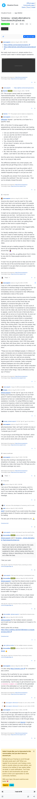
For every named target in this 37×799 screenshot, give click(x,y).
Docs (28, 7)
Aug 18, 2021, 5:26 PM (22, 424)
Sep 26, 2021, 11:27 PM (22, 666)
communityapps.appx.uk (7, 566)
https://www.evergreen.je (21, 77)
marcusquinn (6, 42)
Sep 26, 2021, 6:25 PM (17, 617)
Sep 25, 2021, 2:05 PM (16, 484)
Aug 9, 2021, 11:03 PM (22, 117)
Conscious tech (5, 523)
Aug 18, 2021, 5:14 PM (22, 283)
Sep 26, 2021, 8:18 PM (27, 648)
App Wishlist (6, 24)
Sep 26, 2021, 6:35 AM (27, 578)
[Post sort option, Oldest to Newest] (3, 37)
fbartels (5, 91)
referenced (15, 702)
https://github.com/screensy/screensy (16, 45)
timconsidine (6, 535)
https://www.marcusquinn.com (18, 78)
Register (5, 785)
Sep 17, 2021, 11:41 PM (21, 457)
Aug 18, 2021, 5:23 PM (19, 390)
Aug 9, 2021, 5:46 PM (21, 42)
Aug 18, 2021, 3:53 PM (22, 198)
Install (33, 7)
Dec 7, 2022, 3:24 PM (21, 709)
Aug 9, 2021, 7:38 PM (23, 91)
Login (11, 785)
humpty (5, 390)
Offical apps (30, 3)
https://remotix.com (16, 668)
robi (4, 508)
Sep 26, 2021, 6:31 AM (27, 535)
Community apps (28, 5)
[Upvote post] (31, 82)
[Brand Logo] (4, 5)
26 (3, 484)
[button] (2, 796)
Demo (24, 7)
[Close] (34, 751)
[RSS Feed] (30, 24)
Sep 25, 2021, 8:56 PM (17, 508)
